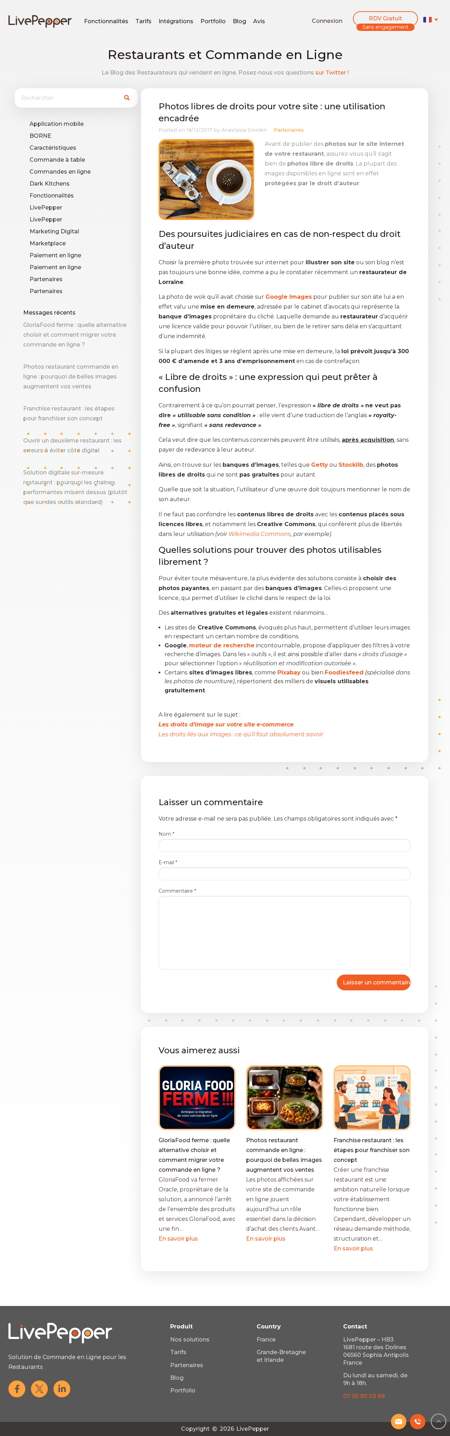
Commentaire (177, 890)
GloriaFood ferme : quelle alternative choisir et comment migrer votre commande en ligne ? (75, 335)
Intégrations (176, 21)
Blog (239, 21)
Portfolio (213, 21)
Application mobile (57, 124)
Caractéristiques (53, 147)
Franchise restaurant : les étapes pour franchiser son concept (372, 1150)
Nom (166, 834)
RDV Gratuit (385, 18)
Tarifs (143, 21)
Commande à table (57, 159)
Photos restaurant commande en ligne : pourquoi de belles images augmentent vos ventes (70, 376)
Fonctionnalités (106, 21)
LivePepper (46, 207)
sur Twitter (330, 72)
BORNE (40, 135)
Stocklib (351, 464)
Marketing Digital (54, 231)
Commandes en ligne (60, 171)
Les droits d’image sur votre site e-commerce (226, 724)
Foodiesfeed (344, 672)
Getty (319, 464)
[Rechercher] (126, 98)
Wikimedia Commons (260, 534)
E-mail (168, 862)
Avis (259, 21)
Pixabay (289, 672)
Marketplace (48, 243)
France (266, 1339)
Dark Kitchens (50, 183)
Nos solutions (190, 1339)
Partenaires (46, 279)
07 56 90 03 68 (364, 1396)
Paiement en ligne (55, 255)
